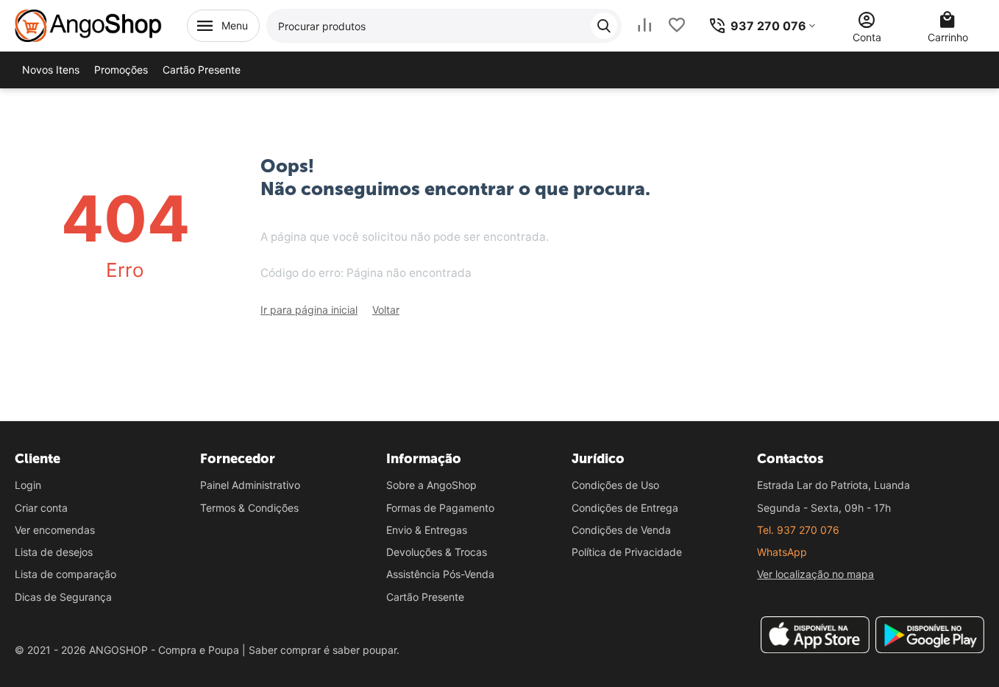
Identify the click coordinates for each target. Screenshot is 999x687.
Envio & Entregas (426, 530)
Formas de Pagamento (440, 507)
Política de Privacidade (627, 552)
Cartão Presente (425, 597)
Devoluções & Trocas (436, 552)
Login (28, 485)
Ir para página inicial (309, 309)
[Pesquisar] (604, 26)
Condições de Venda (621, 530)
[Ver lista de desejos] (676, 25)
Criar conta (41, 507)
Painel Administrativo (250, 485)
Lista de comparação (65, 574)
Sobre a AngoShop (431, 485)
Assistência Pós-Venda (440, 574)
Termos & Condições (249, 507)
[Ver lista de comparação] (644, 25)
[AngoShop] (88, 24)
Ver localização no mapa (815, 574)
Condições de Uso (615, 485)
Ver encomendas (55, 530)
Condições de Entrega (625, 507)
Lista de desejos (54, 552)
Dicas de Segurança (63, 597)
